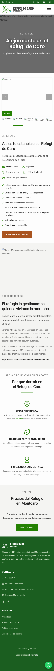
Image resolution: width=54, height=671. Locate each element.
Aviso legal (6, 617)
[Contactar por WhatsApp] (48, 665)
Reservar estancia (17, 234)
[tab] (7, 122)
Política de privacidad (11, 622)
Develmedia (33, 655)
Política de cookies (10, 628)
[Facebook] (3, 602)
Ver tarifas (27, 527)
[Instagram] (9, 602)
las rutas (19, 419)
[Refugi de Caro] (18, 9)
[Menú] (49, 9)
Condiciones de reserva (12, 634)
